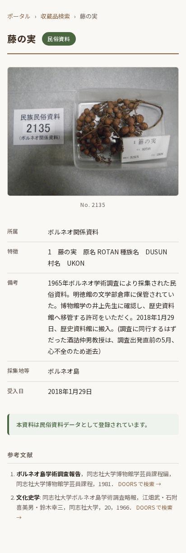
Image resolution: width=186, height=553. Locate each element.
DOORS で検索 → (139, 483)
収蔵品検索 (55, 16)
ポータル (19, 16)
